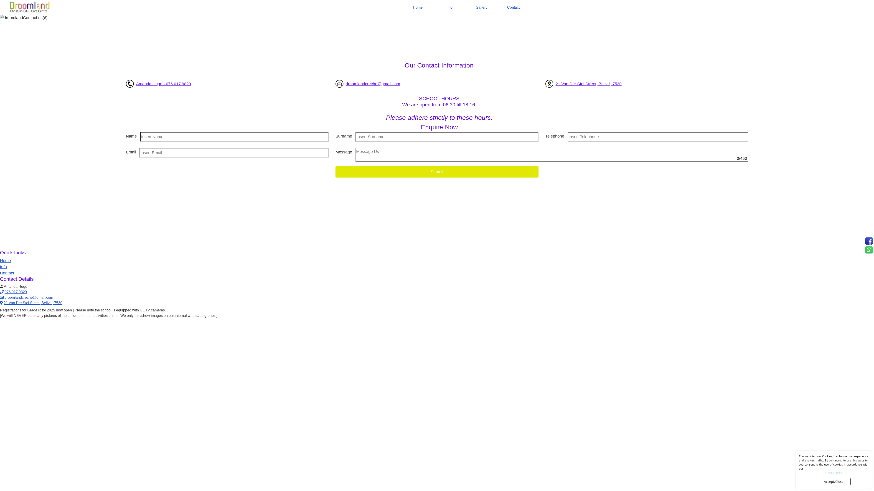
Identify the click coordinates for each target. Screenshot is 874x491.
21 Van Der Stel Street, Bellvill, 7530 (589, 84)
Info (449, 7)
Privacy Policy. (834, 473)
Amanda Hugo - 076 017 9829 (163, 84)
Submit (437, 172)
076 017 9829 (16, 292)
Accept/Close (834, 481)
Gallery (481, 7)
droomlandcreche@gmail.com (373, 84)
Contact (513, 7)
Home (418, 7)
